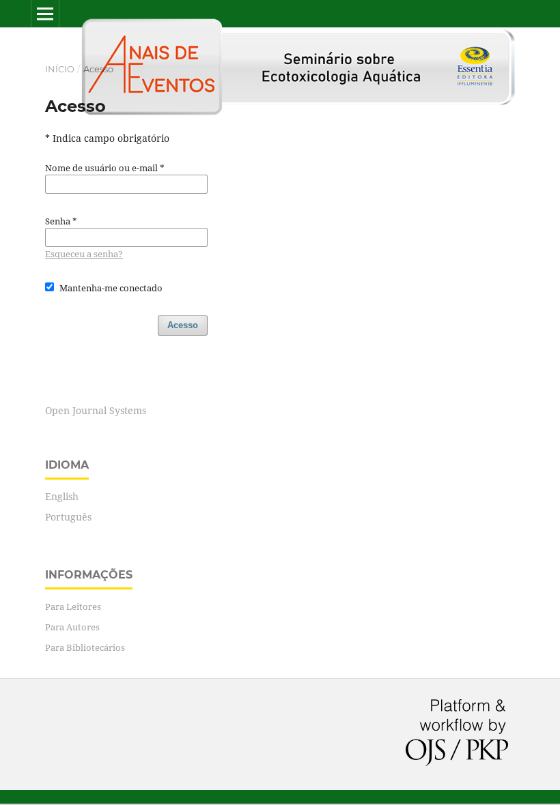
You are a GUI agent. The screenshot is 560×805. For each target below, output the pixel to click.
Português (68, 516)
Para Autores (72, 627)
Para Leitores (73, 606)
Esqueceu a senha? (84, 254)
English (62, 496)
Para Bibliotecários (85, 647)
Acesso (182, 325)
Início (59, 68)
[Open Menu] (45, 13)
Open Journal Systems (95, 410)
